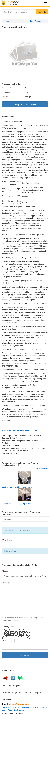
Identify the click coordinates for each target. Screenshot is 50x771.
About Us (15, 707)
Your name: (7, 519)
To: (3, 560)
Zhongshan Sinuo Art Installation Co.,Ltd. (20, 430)
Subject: (5, 571)
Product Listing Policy (29, 707)
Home (6, 21)
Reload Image (8, 641)
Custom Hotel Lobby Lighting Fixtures (17, 503)
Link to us (6, 707)
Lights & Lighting (18, 21)
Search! (42, 12)
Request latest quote (25, 104)
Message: (6, 582)
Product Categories (12, 692)
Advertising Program (15, 710)
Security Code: (8, 626)
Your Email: (7, 540)
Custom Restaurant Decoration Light (17, 487)
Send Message (25, 655)
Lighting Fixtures (34, 21)
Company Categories (33, 692)
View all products (41, 468)
